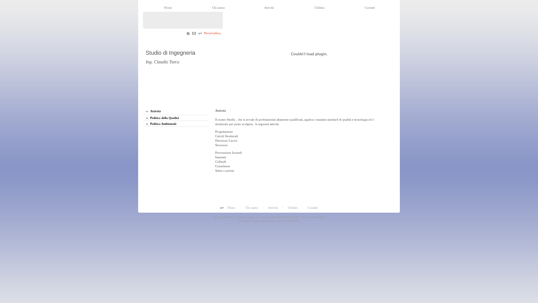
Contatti (313, 207)
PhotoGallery (212, 33)
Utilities (293, 207)
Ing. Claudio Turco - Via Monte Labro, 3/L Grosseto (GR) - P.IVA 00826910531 (256, 217)
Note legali (319, 217)
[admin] (199, 33)
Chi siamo (251, 207)
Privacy (306, 217)
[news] (194, 33)
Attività (155, 111)
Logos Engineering (262, 221)
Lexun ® (279, 221)
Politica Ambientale (163, 123)
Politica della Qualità (164, 118)
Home (231, 207)
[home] (188, 33)
